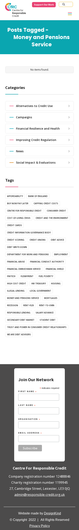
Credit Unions (38, 239)
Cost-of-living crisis (18, 218)
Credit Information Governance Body (29, 232)
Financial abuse (16, 261)
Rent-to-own (46, 305)
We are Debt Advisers (19, 334)
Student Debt (48, 319)
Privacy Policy (39, 526)
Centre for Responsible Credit (24, 210)
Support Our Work (44, 4)
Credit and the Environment (52, 218)
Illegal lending (16, 290)
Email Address (30, 433)
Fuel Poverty (46, 276)
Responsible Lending (18, 312)
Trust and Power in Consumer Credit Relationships (36, 327)
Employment (61, 254)
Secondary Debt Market (20, 319)
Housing (56, 283)
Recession (12, 305)
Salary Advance (44, 312)
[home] (15, 11)
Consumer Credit (56, 210)
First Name (27, 391)
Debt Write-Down (17, 247)
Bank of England (38, 196)
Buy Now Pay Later (17, 203)
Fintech (11, 276)
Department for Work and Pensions (28, 254)
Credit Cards (14, 225)
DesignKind (52, 513)
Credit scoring (15, 239)
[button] (72, 15)
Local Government (40, 290)
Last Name (27, 405)
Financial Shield (55, 269)
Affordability (15, 196)
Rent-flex (28, 305)
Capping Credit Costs (46, 203)
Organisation (29, 419)
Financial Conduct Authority (47, 261)
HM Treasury (38, 283)
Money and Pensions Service (23, 298)
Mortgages (50, 298)
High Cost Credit (16, 283)
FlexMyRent (27, 276)
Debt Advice (57, 239)
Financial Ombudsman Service (24, 269)
